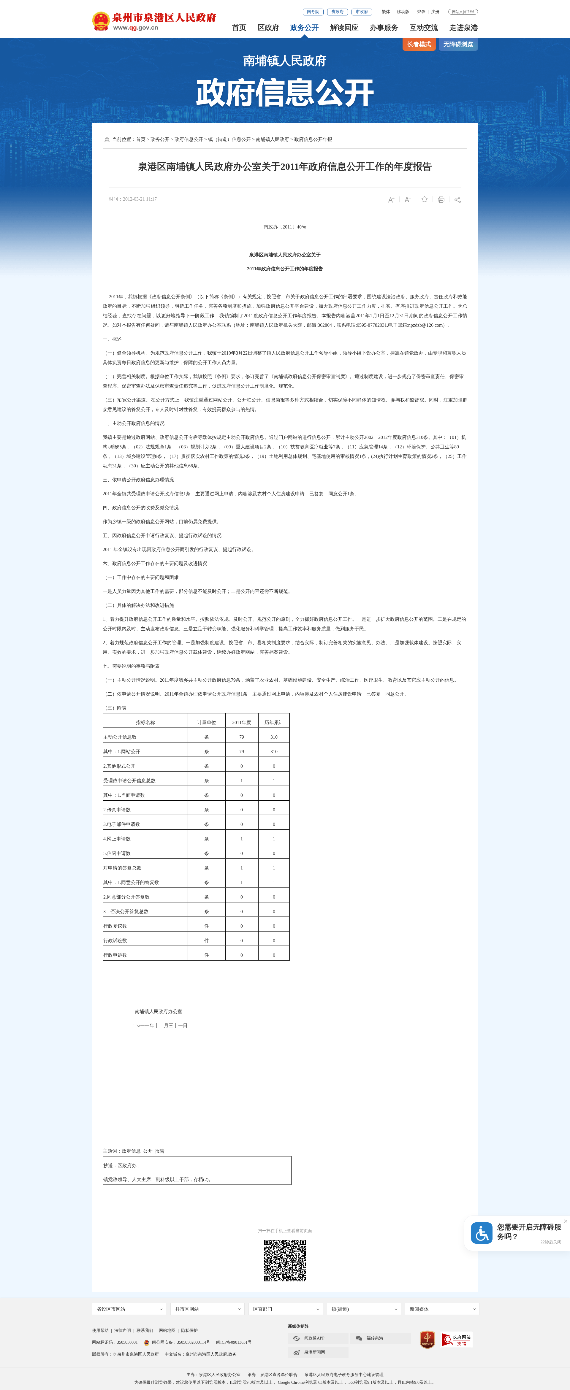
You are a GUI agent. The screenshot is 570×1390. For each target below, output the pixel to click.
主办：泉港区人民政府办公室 (213, 1374)
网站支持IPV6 (463, 12)
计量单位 (206, 722)
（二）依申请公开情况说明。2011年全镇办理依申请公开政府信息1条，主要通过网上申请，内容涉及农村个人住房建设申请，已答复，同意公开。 (256, 693)
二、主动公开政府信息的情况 (133, 423)
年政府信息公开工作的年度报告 (289, 268)
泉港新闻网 (309, 1352)
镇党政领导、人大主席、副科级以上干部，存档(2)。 (158, 1179)
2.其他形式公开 (119, 766)
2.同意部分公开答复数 (126, 896)
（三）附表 (114, 707)
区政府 (268, 27)
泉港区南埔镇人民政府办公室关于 (285, 254)
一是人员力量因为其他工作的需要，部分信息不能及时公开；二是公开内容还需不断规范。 (198, 591)
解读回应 (344, 27)
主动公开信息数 (120, 737)
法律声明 (122, 1330)
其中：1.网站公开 (121, 751)
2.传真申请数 (117, 809)
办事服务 (384, 27)
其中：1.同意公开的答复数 (131, 882)
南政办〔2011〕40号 (285, 226)
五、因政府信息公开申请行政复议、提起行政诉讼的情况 (162, 535)
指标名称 (145, 722)
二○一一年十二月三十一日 (146, 1025)
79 (241, 737)
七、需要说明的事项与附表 (131, 666)
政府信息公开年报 (313, 139)
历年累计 (274, 722)
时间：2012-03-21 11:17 (133, 198)
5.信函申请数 (117, 853)
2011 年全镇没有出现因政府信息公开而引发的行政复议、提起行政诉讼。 (179, 549)
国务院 (313, 11)
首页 (239, 27)
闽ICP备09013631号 (234, 1342)
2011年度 (241, 722)
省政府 (337, 11)
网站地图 (167, 1330)
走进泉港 (463, 27)
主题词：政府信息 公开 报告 (133, 1150)
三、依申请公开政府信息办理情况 (138, 479)
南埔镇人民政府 (285, 60)
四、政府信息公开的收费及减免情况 (141, 507)
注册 (435, 11)
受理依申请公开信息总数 (129, 780)
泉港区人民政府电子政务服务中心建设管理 (344, 1374)
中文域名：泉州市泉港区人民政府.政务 (201, 1354)
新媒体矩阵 (298, 1326)
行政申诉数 (115, 955)
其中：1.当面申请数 (124, 795)
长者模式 (419, 44)
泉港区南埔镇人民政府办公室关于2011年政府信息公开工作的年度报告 (285, 166)
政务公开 (304, 27)
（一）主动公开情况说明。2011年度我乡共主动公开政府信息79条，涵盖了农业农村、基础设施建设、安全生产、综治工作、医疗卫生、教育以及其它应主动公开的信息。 (281, 680)
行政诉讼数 (115, 940)
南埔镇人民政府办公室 (142, 1011)
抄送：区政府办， (122, 1165)
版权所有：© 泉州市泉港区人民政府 (125, 1354)
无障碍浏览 (458, 44)
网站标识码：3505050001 (115, 1342)
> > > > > (234, 139)
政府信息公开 (189, 139)
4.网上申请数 (117, 838)
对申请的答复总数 (122, 867)
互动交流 (424, 27)
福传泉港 (369, 1338)
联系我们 (145, 1330)
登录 (421, 11)
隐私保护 (189, 1330)
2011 (251, 268)
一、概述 (112, 339)
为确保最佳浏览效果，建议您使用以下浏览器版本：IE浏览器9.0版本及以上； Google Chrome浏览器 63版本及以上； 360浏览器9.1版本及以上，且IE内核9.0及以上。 (285, 1382)
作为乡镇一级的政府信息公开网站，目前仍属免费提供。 (162, 521)
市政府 (362, 11)
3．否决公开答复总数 (125, 911)
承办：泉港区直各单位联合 (272, 1374)
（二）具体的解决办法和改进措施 (138, 605)
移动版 (403, 11)
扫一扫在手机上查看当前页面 (285, 1231)
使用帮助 (100, 1330)
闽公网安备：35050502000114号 (181, 1342)
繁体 (386, 11)
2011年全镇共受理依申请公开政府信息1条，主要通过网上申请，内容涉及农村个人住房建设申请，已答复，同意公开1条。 (231, 493)
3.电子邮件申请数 (121, 824)
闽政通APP (308, 1338)
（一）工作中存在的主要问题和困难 (141, 577)
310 (274, 737)
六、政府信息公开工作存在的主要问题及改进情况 (155, 563)
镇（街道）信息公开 (229, 139)
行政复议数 (115, 926)
